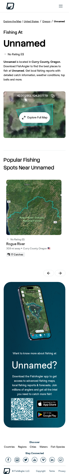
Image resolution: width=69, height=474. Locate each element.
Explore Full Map (37, 118)
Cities (33, 446)
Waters (44, 446)
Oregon (46, 21)
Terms (52, 471)
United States (31, 21)
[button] (34, 117)
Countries (9, 446)
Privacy (62, 471)
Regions (22, 446)
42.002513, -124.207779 (32, 96)
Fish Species (58, 446)
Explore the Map (12, 21)
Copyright (40, 471)
